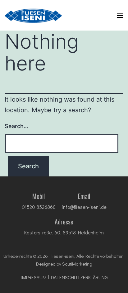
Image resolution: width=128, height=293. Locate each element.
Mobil (38, 196)
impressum (34, 277)
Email (84, 196)
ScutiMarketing (77, 264)
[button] (120, 15)
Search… (16, 126)
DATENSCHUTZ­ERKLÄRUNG (79, 277)
